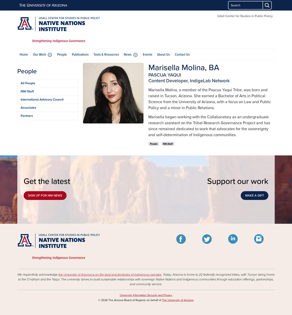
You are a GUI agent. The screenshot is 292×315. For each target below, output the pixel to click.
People (62, 54)
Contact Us (182, 54)
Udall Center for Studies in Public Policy (245, 16)
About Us (163, 54)
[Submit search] (267, 5)
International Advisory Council (42, 100)
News (127, 54)
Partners (27, 116)
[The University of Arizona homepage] (43, 5)
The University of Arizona (177, 300)
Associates (28, 108)
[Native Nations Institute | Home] (58, 30)
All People (28, 83)
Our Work (39, 54)
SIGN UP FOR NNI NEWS (45, 196)
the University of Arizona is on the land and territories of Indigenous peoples (109, 275)
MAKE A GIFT (254, 196)
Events (147, 54)
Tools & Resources (106, 54)
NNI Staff (27, 91)
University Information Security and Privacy (146, 295)
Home (24, 54)
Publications (80, 54)
